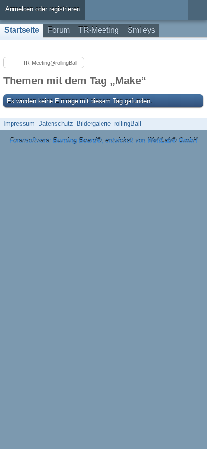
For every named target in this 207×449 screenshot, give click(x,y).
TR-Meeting (98, 30)
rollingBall (127, 123)
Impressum (19, 123)
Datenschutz (55, 123)
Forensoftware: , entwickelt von (103, 140)
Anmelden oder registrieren (42, 9)
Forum (59, 30)
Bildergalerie (94, 123)
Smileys (141, 30)
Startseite (21, 30)
